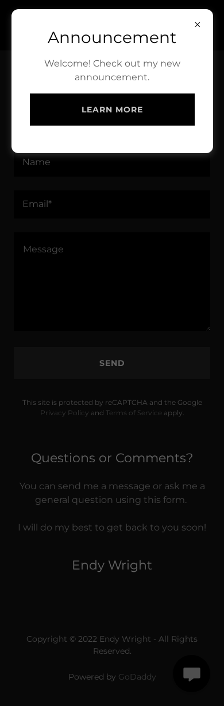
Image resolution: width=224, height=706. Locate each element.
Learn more (112, 109)
